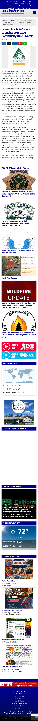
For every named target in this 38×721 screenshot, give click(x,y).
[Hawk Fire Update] (19, 266)
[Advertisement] (19, 412)
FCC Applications (12, 1)
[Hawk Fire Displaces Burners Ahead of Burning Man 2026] (19, 239)
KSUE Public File (13, 4)
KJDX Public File (26, 1)
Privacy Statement (11, 6)
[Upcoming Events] (19, 569)
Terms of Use (25, 4)
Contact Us (26, 8)
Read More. (30, 517)
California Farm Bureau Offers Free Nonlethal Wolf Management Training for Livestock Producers (18, 509)
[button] (34, 12)
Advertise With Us (14, 8)
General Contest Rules (26, 6)
